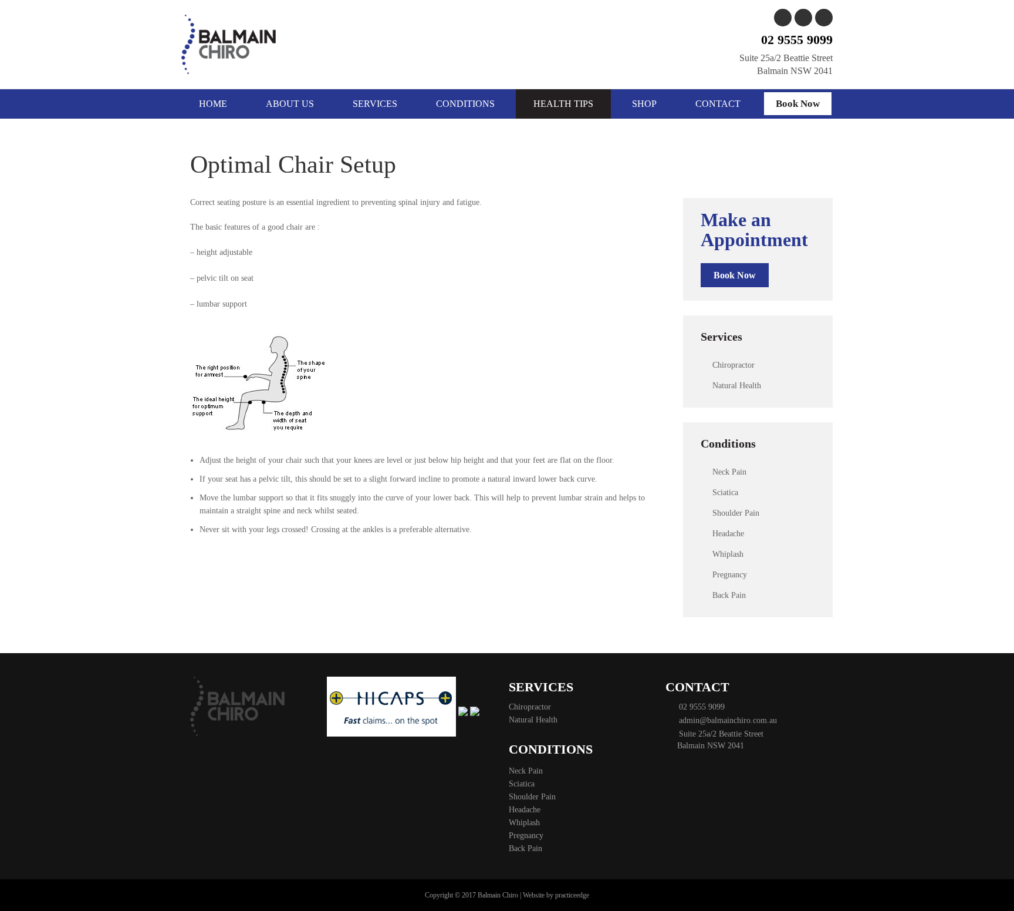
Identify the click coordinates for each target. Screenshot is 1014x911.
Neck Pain (729, 472)
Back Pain (729, 595)
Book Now (798, 103)
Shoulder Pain (735, 513)
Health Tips (563, 104)
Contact (718, 104)
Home (213, 104)
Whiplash (727, 554)
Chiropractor (733, 365)
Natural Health (736, 385)
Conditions (465, 104)
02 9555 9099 (797, 39)
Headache (728, 533)
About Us (290, 104)
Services (375, 104)
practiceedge (572, 895)
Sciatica (725, 492)
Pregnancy (729, 574)
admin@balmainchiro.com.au (725, 720)
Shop (644, 104)
